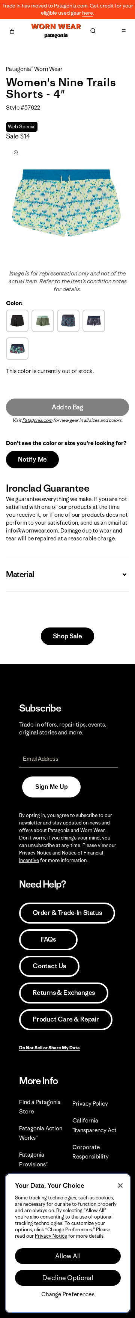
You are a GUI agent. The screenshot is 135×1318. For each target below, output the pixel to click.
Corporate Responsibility (90, 1151)
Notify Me (32, 459)
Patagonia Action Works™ (40, 1133)
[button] (12, 30)
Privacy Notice (35, 853)
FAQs (48, 939)
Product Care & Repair (66, 1019)
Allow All (68, 1256)
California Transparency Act (94, 1125)
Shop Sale (67, 636)
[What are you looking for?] (93, 31)
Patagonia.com (37, 420)
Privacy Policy (90, 1103)
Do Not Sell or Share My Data (49, 1047)
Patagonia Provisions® (33, 1159)
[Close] (120, 1185)
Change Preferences (67, 1294)
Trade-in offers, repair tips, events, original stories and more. (62, 728)
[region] (68, 1243)
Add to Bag (67, 407)
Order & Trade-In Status (67, 913)
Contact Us (49, 966)
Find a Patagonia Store (40, 1106)
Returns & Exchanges (64, 992)
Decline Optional (67, 1278)
